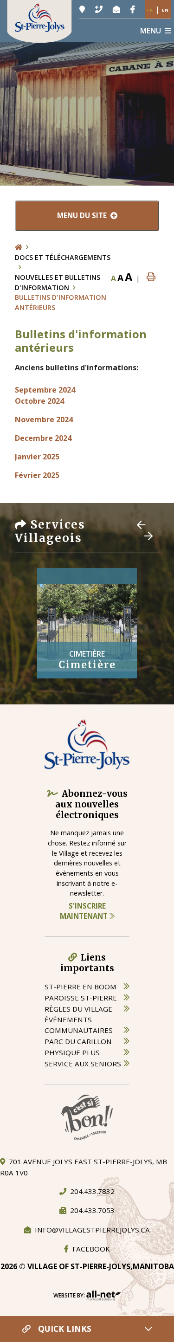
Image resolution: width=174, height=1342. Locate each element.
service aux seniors (83, 1063)
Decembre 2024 (43, 438)
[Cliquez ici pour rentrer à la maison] (23, 247)
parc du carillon (78, 1041)
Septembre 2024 (45, 390)
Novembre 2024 (44, 419)
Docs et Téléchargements (62, 257)
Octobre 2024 (39, 401)
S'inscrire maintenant (85, 911)
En (165, 10)
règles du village (78, 1008)
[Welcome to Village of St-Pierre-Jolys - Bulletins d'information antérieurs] (39, 20)
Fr (150, 10)
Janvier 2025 (37, 457)
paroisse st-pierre (81, 997)
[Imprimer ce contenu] (151, 277)
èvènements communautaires (79, 1025)
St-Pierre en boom (80, 986)
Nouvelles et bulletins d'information (57, 282)
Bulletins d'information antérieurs (60, 302)
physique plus (72, 1052)
